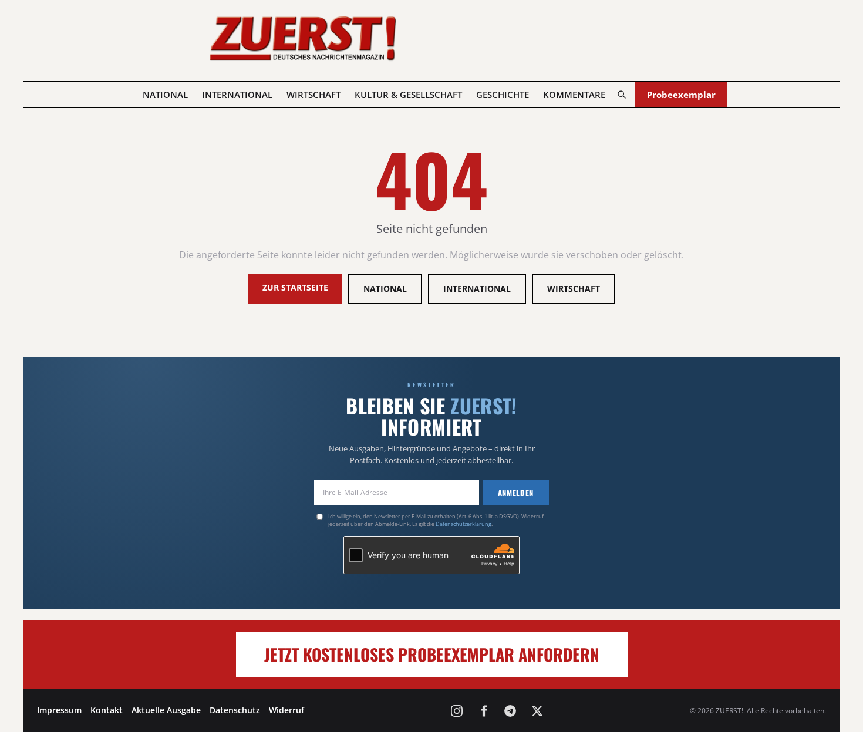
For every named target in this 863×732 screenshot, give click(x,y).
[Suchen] (621, 94)
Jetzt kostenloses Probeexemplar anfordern (431, 654)
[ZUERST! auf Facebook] (484, 711)
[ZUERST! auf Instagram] (457, 711)
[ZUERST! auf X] (537, 711)
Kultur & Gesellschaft (408, 94)
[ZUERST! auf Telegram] (510, 711)
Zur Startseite (295, 287)
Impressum (59, 710)
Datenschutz (235, 710)
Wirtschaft (313, 94)
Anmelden (516, 492)
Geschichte (502, 94)
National (165, 94)
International (237, 94)
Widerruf (286, 710)
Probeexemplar (681, 94)
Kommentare (574, 94)
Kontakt (106, 710)
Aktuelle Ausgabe (166, 710)
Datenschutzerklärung (463, 524)
